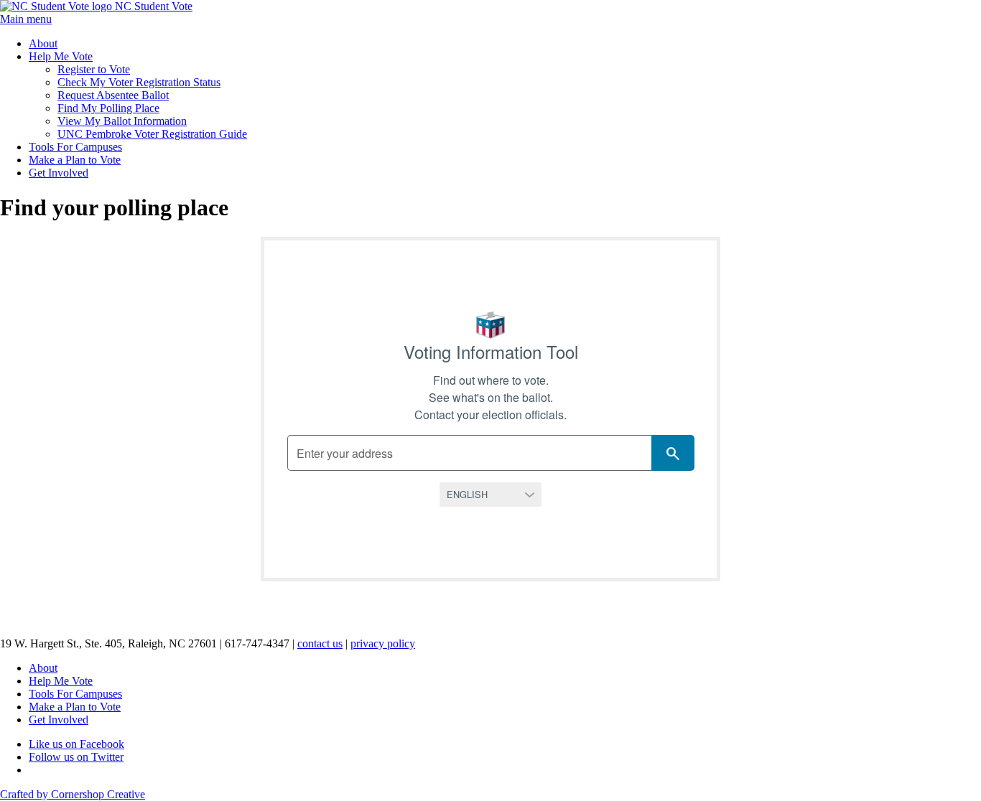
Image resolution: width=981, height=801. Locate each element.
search (673, 454)
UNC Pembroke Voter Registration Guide (152, 134)
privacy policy (382, 643)
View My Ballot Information (122, 121)
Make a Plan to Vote (75, 160)
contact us (320, 643)
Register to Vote (93, 69)
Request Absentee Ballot (113, 95)
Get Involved (58, 173)
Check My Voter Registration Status (138, 82)
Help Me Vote (61, 56)
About (43, 43)
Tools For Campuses (75, 147)
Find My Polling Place (108, 108)
